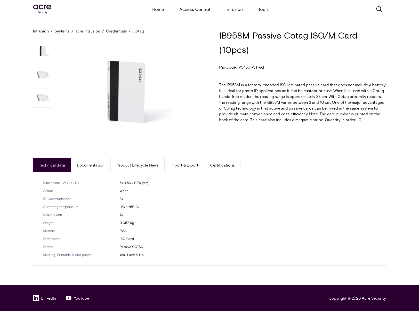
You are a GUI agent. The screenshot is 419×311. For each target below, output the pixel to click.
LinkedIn (48, 298)
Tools (263, 9)
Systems (62, 31)
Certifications (222, 165)
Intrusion (234, 9)
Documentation (91, 165)
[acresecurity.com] (42, 9)
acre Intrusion (87, 31)
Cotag (138, 31)
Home (158, 9)
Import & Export (184, 165)
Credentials (116, 31)
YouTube (81, 298)
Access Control (194, 9)
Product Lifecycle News (137, 165)
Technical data (52, 165)
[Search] (379, 9)
